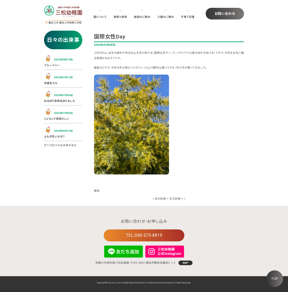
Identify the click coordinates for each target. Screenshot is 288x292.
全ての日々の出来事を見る (60, 145)
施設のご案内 (142, 16)
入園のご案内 (166, 16)
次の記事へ (176, 198)
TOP (274, 279)
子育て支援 (187, 16)
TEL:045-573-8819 (144, 235)
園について (100, 16)
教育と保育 (120, 16)
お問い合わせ (225, 14)
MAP (185, 263)
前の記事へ (162, 198)
